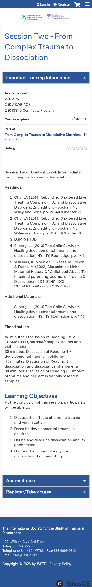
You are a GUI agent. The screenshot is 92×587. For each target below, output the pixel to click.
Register (64, 4)
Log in (45, 4)
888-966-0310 (65, 551)
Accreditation (20, 480)
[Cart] (77, 7)
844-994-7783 (32, 551)
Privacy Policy (60, 564)
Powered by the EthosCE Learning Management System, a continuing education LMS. (73, 583)
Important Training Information (38, 77)
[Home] (46, 15)
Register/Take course (28, 492)
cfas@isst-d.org (25, 555)
